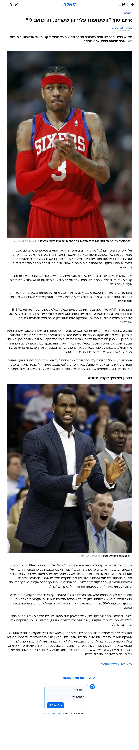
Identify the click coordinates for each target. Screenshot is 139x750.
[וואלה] (69, 4)
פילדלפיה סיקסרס (110, 664)
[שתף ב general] (10, 4)
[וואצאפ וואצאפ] (16, 4)
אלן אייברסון (126, 664)
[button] (122, 4)
